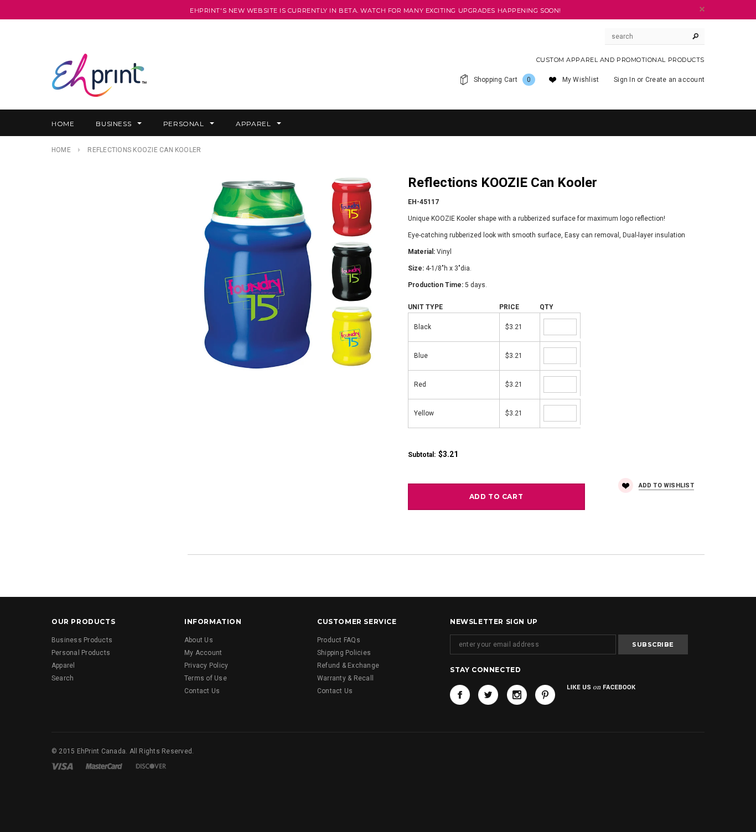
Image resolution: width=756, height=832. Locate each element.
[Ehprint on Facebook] (460, 695)
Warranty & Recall (345, 678)
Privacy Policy (206, 665)
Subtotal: (422, 455)
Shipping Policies (344, 653)
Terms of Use (205, 678)
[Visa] (62, 765)
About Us (198, 640)
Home (61, 150)
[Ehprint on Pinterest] (545, 695)
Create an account (675, 80)
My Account (203, 653)
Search (62, 678)
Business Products (81, 640)
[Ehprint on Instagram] (517, 695)
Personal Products (80, 653)
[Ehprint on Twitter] (488, 695)
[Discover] (151, 765)
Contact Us (202, 691)
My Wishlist (580, 80)
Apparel (63, 665)
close (702, 9)
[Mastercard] (104, 765)
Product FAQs (338, 640)
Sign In (624, 80)
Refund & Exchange (348, 665)
